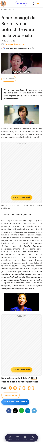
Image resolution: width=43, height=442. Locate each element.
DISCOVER (21, 4)
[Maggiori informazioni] (32, 48)
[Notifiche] (33, 3)
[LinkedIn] (27, 410)
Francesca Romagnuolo (14, 44)
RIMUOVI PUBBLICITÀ (21, 197)
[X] (15, 410)
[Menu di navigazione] (38, 3)
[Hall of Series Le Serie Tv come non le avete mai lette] (3, 4)
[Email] (34, 410)
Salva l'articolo (9, 79)
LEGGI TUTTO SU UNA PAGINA (15, 402)
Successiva (9, 395)
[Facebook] (8, 410)
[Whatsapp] (21, 410)
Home (3, 10)
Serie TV (11, 10)
